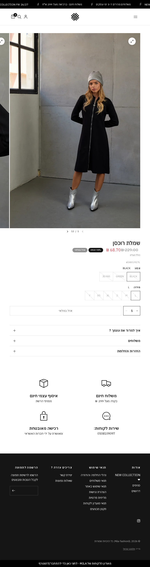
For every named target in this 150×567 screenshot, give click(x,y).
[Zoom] (132, 41)
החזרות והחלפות (128, 351)
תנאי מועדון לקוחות (94, 503)
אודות (136, 467)
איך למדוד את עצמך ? (124, 330)
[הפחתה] (126, 310)
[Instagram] (137, 520)
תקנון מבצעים (98, 509)
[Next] (67, 231)
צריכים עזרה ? (61, 467)
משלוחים (134, 341)
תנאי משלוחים (97, 480)
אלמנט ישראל (129, 549)
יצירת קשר (66, 475)
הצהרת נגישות (97, 492)
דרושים (135, 491)
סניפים (136, 485)
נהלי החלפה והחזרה (93, 475)
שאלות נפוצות (63, 480)
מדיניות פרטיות (97, 497)
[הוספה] (137, 310)
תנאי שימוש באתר (95, 486)
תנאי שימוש (97, 467)
